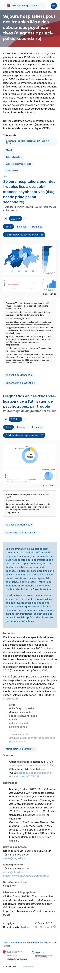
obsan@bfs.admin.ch (15, 872)
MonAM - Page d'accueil (26, 5)
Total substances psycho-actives (23, 234)
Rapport (40, 814)
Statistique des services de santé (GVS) (32, 765)
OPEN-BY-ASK (43, 927)
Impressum (28, 966)
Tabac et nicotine (14, 157)
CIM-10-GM (10, 698)
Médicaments (12, 171)
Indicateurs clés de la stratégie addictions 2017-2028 (28, 142)
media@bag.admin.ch (15, 858)
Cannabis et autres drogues (18, 164)
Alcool (9, 150)
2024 (14, 218)
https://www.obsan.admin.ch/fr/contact (26, 875)
